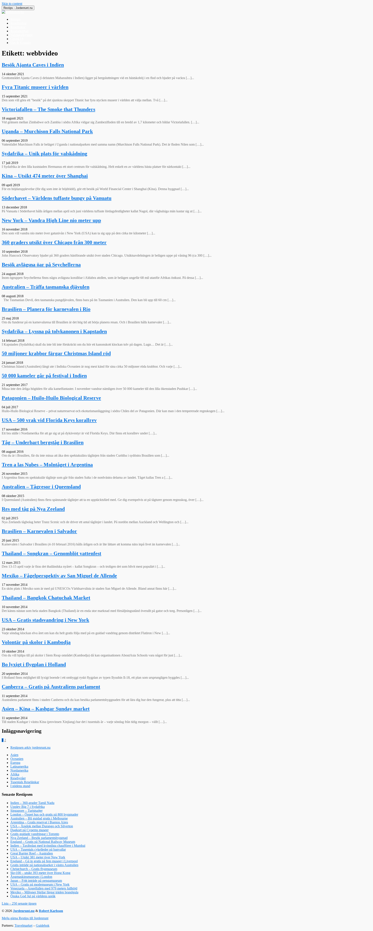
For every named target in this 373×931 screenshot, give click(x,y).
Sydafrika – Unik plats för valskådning (44, 153)
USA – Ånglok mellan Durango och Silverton (41, 826)
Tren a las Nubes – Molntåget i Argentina (47, 464)
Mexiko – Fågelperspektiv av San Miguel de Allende (59, 575)
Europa (15, 762)
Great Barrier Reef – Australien (31, 853)
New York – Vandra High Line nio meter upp (51, 220)
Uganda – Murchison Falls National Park (47, 131)
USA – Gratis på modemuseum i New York (40, 884)
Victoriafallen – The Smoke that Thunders (48, 109)
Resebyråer (18, 778)
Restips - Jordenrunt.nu (18, 8)
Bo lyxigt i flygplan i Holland (34, 664)
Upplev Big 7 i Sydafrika (27, 807)
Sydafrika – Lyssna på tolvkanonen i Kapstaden (54, 331)
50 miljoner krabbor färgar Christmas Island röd (56, 353)
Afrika (14, 774)
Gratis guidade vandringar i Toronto (34, 834)
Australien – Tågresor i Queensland (41, 486)
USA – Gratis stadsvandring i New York (45, 620)
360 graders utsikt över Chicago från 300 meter (54, 242)
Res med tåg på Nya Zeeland (33, 509)
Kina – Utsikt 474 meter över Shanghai (45, 176)
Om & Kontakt (20, 42)
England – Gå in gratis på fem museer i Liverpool (44, 861)
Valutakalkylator (21, 35)
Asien (14, 755)
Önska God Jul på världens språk (32, 896)
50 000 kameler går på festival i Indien (44, 375)
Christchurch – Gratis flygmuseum (33, 869)
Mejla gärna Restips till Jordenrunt (25, 918)
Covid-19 (16, 39)
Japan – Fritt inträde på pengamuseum (36, 880)
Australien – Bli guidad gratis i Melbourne (39, 818)
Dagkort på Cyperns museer (29, 830)
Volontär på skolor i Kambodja (36, 642)
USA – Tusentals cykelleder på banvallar (38, 849)
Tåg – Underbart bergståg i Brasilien (43, 442)
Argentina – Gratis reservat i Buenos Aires (39, 822)
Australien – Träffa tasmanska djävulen (45, 287)
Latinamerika (19, 766)
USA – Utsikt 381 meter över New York (37, 857)
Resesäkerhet (19, 31)
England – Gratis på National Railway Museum (42, 842)
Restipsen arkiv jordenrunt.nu (30, 747)
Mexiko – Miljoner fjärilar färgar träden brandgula (44, 892)
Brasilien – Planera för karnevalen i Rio (46, 309)
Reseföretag (18, 23)
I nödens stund (20, 786)
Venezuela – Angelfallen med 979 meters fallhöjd (43, 888)
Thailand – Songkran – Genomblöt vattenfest (51, 553)
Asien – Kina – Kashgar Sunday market (46, 709)
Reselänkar (17, 27)
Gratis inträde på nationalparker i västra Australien (44, 865)
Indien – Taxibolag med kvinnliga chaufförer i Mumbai (47, 845)
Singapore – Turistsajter (26, 810)
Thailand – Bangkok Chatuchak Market (46, 598)
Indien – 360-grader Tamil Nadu (32, 803)
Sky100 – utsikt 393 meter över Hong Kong (40, 873)
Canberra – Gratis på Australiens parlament (51, 687)
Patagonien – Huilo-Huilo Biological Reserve (51, 398)
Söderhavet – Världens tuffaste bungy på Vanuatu (56, 198)
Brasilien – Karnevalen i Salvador (39, 531)
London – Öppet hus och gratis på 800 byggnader (44, 814)
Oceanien (16, 759)
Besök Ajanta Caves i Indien (33, 65)
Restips (15, 19)
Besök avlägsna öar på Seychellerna (41, 264)
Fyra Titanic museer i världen (35, 87)
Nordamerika (19, 770)
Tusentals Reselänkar (24, 782)
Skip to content (12, 3)
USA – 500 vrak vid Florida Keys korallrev (49, 420)
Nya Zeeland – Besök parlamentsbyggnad (39, 838)
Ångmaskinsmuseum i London (31, 877)
